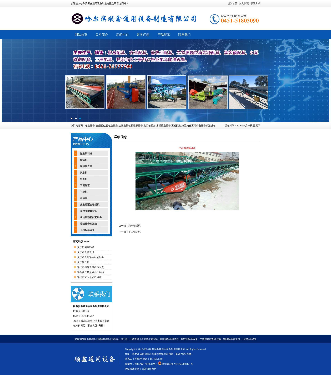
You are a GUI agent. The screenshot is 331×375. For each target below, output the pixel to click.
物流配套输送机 (88, 223)
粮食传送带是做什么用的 (90, 272)
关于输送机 (83, 262)
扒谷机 (83, 172)
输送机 (83, 160)
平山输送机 (134, 232)
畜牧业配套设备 (88, 211)
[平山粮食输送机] (187, 209)
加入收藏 (244, 3)
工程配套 (85, 185)
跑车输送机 (134, 225)
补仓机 (83, 192)
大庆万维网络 (149, 369)
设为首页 (232, 3)
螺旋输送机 (86, 166)
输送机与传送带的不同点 (90, 267)
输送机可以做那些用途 (89, 277)
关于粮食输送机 (85, 252)
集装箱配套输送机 (89, 204)
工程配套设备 (87, 230)
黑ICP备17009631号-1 (146, 364)
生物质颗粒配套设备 (91, 217)
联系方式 (255, 3)
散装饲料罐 (86, 153)
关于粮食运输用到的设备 (90, 257)
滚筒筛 (83, 198)
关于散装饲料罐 (85, 247)
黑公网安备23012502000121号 (177, 364)
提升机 (83, 179)
